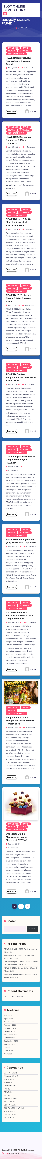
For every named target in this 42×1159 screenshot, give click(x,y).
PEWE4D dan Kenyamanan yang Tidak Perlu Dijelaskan (21, 541)
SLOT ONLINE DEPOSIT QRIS (14, 8)
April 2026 (8, 1018)
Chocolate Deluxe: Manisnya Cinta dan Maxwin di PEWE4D (16, 837)
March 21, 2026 (13, 546)
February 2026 (10, 1025)
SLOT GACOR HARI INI (16, 54)
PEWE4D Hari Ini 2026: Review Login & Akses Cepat (18, 61)
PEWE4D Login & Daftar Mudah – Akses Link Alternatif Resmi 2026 (19, 222)
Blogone (5, 1153)
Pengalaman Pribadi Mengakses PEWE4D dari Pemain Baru (20, 720)
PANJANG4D (13, 48)
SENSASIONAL (10, 1098)
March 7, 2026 (13, 727)
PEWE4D (11, 51)
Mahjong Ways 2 (11, 1076)
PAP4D (25, 48)
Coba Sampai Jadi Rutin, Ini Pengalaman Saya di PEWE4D (20, 459)
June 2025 (8, 1051)
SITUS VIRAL (25, 51)
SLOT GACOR (10, 1105)
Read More (11, 111)
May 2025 (8, 1054)
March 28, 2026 (13, 466)
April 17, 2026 (13, 229)
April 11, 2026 (12, 305)
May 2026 (8, 1015)
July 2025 (8, 1047)
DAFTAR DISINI (10, 1073)
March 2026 (9, 1022)
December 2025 (10, 1031)
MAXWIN (8, 1082)
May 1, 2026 (12, 68)
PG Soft (23, 827)
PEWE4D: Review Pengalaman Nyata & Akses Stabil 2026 (21, 377)
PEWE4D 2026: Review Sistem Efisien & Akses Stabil (18, 298)
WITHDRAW (9, 1118)
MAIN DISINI (9, 1079)
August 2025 (9, 1044)
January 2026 (10, 1028)
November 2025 (11, 1035)
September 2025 (11, 1041)
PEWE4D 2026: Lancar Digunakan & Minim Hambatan (18, 140)
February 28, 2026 (14, 844)
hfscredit (33, 111)
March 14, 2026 (13, 622)
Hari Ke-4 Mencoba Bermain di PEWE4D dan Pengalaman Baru (19, 615)
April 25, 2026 (13, 147)
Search (11, 921)
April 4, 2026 (12, 384)
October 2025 (9, 1038)
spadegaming (9, 1111)
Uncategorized (10, 1114)
